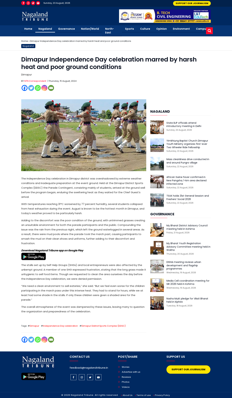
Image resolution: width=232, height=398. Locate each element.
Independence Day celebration (60, 325)
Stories (125, 367)
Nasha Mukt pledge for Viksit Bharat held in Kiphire (187, 300)
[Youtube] (38, 3)
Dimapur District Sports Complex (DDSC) (104, 325)
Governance (66, 29)
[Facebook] (23, 3)
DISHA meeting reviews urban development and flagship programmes (183, 265)
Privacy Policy (162, 395)
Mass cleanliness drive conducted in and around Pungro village (187, 161)
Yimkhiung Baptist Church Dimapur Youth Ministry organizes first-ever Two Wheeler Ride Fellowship (187, 144)
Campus (202, 29)
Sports (129, 29)
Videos (126, 387)
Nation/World (90, 29)
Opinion (161, 29)
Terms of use (144, 395)
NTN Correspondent (35, 81)
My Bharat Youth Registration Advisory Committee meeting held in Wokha (188, 247)
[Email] (51, 88)
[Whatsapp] (38, 88)
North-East (109, 30)
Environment (181, 29)
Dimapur (34, 325)
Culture (145, 29)
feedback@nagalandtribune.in (89, 367)
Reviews (126, 377)
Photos (125, 382)
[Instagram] (28, 3)
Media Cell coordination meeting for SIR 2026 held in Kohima (187, 282)
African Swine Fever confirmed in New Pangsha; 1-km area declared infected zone (186, 180)
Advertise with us (131, 372)
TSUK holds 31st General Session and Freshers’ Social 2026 (187, 197)
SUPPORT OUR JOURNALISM (192, 3)
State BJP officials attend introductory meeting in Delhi (183, 124)
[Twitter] (33, 3)
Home (28, 29)
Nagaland (45, 29)
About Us (127, 395)
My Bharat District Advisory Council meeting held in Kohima (187, 227)
